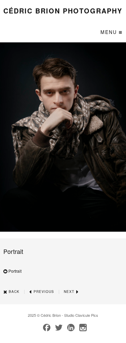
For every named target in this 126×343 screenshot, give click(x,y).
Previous (43, 291)
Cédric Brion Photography (62, 10)
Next (70, 291)
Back (13, 291)
